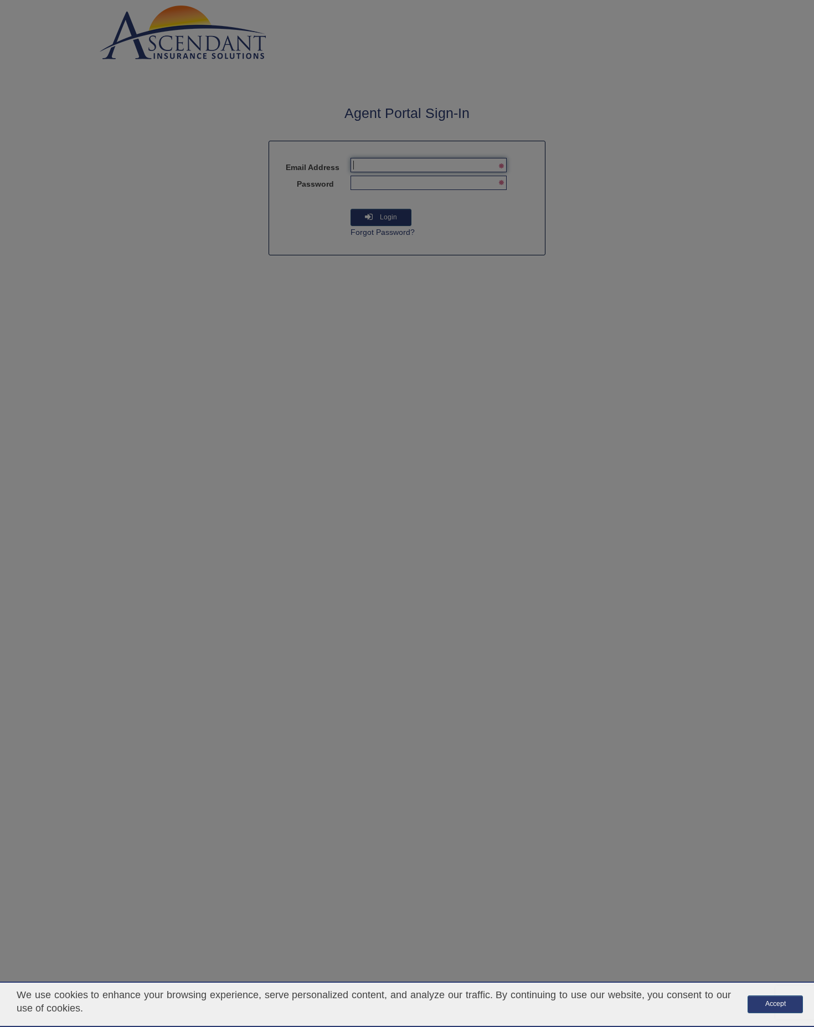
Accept (775, 1004)
